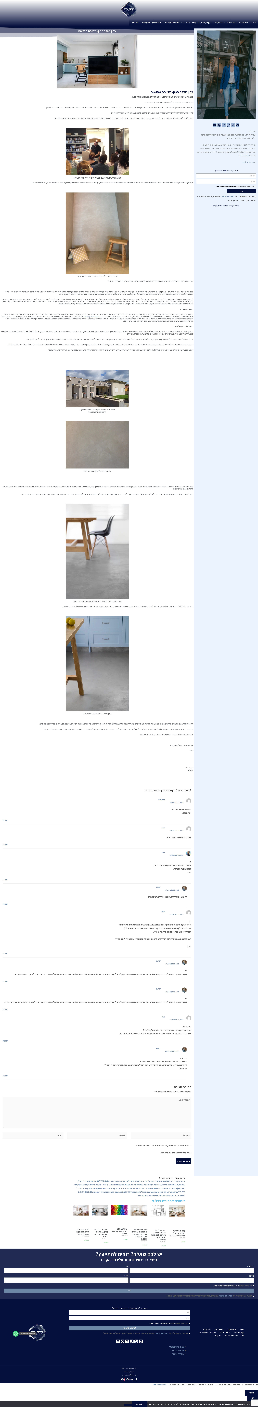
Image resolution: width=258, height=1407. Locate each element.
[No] (128, 1405)
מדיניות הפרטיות (222, 186)
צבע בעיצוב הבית (107, 1192)
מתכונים (97, 1184)
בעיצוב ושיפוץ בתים (92, 317)
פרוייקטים (231, 22)
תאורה (140, 1195)
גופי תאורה (113, 1181)
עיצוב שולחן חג (91, 1188)
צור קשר (134, 22)
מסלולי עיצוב (191, 22)
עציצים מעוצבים (155, 1192)
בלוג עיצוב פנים (124, 1181)
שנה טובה (147, 1195)
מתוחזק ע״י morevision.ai (129, 1375)
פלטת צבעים (127, 1192)
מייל (126, 1266)
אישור (251, 1392)
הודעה (125, 1275)
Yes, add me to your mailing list (175, 1152)
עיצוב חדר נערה (146, 1188)
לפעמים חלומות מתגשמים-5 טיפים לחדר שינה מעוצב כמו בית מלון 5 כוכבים (139, 1234)
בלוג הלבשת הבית (147, 1181)
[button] (16, 1334)
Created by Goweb (129, 1372)
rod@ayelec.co (248, 162)
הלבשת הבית (179, 1184)
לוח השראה (115, 1184)
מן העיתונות (205, 22)
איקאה (177, 1181)
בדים (172, 1181)
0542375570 (243, 155)
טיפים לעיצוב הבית (151, 1184)
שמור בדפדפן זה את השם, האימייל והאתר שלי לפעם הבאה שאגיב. (161, 1145)
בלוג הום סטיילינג (162, 1181)
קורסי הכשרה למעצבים (151, 22)
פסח (120, 1192)
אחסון (183, 1181)
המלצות (169, 1184)
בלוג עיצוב (218, 22)
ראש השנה (96, 1192)
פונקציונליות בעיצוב (141, 1192)
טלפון (251, 1276)
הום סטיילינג (103, 1181)
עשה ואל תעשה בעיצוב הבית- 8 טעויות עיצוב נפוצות (177, 1233)
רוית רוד (88, 1191)
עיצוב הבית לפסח (159, 1188)
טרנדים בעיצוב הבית (128, 1184)
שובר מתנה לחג (168, 1195)
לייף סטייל (105, 1184)
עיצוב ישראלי (135, 1188)
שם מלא (250, 1266)
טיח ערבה (162, 1184)
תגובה (5, 820)
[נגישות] (252, 1398)
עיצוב (91, 1184)
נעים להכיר (243, 22)
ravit (158, 887)
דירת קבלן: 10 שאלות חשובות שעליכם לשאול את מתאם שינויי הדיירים (158, 1235)
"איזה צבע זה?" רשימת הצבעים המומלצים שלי (82, 1231)
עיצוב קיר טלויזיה (113, 1188)
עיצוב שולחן (101, 1188)
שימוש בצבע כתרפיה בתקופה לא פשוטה (119, 1231)
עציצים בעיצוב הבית (170, 1192)
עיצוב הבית (171, 1188)
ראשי (254, 22)
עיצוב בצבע (84, 1184)
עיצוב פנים (125, 1188)
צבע (116, 1192)
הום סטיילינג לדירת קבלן (87, 1181)
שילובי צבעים (156, 1195)
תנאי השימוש (235, 186)
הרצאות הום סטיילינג (173, 22)
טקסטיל (140, 1184)
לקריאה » (183, 1241)
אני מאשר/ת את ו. (234, 186)
